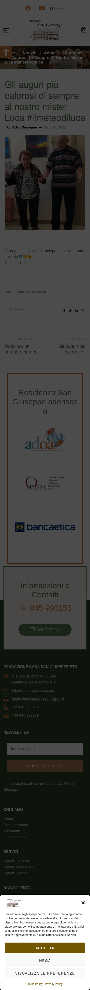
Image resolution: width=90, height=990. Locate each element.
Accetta (45, 947)
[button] (83, 902)
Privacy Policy (54, 984)
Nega (45, 960)
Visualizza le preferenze (45, 973)
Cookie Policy (34, 984)
